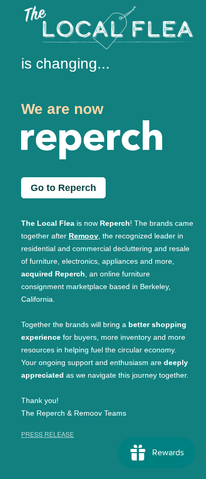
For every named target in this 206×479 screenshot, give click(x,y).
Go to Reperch (63, 188)
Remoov (83, 236)
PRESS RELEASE (47, 433)
